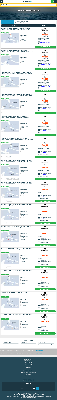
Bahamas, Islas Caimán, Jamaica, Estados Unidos (16, 72)
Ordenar (43, 25)
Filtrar (15, 25)
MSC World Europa (28, 360)
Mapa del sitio (28, 376)
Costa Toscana (28, 364)
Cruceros (2, 350)
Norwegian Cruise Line (19, 350)
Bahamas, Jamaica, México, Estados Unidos (14, 116)
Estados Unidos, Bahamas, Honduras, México (14, 50)
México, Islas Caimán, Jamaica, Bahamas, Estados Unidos (17, 248)
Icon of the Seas (28, 362)
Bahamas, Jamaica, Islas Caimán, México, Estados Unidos (17, 94)
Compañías (9, 350)
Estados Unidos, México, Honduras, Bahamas (14, 138)
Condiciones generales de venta (28, 372)
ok (37, 388)
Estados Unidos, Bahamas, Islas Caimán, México (15, 28)
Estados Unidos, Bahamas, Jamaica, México (14, 292)
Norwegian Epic (30, 350)
